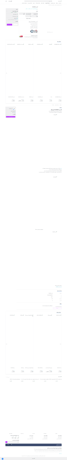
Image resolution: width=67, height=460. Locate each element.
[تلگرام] (15, 437)
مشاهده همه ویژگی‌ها (28, 18)
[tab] (60, 105)
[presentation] (60, 73)
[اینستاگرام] (18, 438)
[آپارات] (12, 438)
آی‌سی (61, 168)
